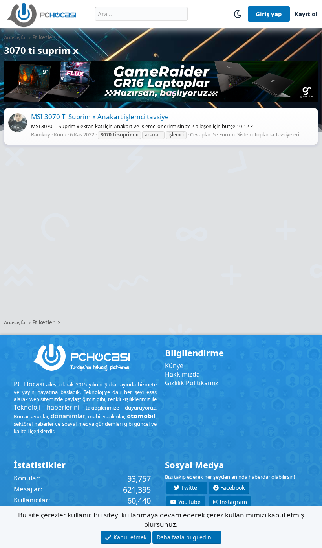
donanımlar (68, 416)
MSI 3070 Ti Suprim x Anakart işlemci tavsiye (100, 116)
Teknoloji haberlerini (46, 407)
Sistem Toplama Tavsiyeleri (268, 134)
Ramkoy (40, 134)
